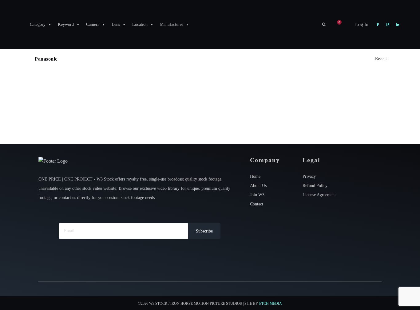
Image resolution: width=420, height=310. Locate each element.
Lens (116, 24)
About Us (258, 185)
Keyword (66, 24)
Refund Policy (315, 185)
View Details (61, 113)
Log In (361, 24)
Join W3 (257, 195)
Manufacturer (171, 24)
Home (255, 176)
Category (38, 24)
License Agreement (319, 195)
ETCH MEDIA (270, 303)
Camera (92, 24)
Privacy (309, 176)
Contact (256, 204)
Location (140, 24)
